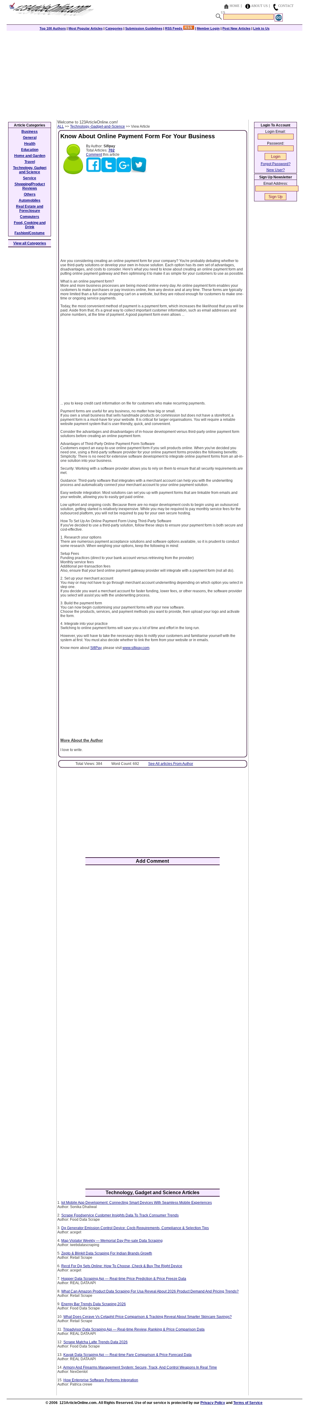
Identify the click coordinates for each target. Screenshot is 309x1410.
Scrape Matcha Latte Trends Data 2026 (95, 1342)
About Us (259, 6)
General (30, 138)
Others (30, 194)
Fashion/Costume (29, 233)
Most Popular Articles (85, 28)
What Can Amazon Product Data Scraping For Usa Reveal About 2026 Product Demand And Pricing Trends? (150, 1291)
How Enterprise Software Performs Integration (100, 1380)
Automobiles (29, 200)
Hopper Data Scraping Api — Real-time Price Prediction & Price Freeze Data (123, 1279)
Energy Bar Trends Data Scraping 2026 (93, 1304)
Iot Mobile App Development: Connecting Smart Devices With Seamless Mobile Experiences (136, 1203)
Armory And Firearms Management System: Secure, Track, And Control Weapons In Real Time (140, 1367)
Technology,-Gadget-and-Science (97, 126)
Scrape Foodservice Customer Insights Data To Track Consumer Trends (120, 1215)
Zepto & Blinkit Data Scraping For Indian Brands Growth (106, 1253)
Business (29, 131)
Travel (29, 162)
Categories (114, 28)
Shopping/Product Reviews (29, 186)
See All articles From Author (170, 764)
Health (29, 144)
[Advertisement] (154, 74)
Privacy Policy (212, 1403)
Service (29, 178)
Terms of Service (248, 1403)
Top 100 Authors (53, 28)
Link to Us (261, 28)
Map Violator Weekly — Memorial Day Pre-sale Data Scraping (112, 1241)
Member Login (208, 28)
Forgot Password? (276, 164)
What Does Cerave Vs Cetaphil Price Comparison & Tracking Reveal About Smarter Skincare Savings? (147, 1317)
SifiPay (95, 648)
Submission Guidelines (143, 28)
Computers (29, 217)
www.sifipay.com (136, 648)
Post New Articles (236, 28)
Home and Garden (29, 156)
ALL (60, 126)
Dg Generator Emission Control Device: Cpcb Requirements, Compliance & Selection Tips (135, 1228)
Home (235, 6)
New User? (275, 170)
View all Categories (29, 243)
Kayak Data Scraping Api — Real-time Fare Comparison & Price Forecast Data (127, 1355)
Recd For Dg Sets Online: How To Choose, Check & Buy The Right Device (121, 1266)
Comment (94, 154)
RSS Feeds (174, 28)
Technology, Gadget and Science (29, 170)
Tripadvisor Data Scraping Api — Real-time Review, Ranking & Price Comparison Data (134, 1329)
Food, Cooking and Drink (30, 225)
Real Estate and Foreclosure (29, 208)
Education (29, 150)
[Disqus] (152, 948)
